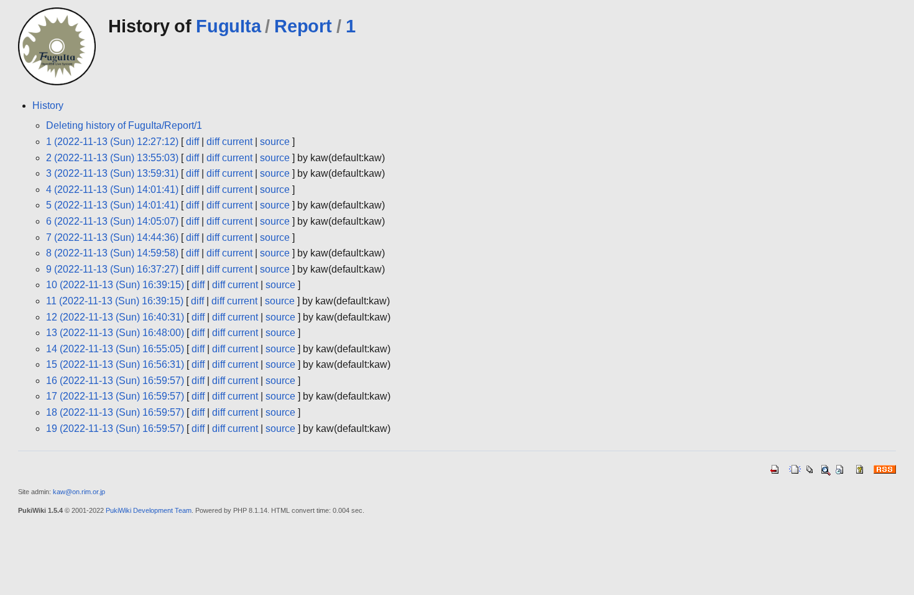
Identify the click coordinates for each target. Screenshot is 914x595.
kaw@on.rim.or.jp (79, 491)
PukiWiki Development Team (149, 510)
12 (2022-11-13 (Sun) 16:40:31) (115, 317)
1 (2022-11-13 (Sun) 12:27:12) (112, 141)
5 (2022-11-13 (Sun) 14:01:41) (112, 205)
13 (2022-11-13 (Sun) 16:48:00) (115, 332)
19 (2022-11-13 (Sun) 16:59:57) (115, 428)
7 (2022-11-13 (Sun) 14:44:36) (112, 237)
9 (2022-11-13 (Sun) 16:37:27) (112, 269)
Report (302, 26)
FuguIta (228, 26)
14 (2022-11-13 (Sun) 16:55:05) (115, 349)
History (47, 105)
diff (192, 141)
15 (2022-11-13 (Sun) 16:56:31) (115, 364)
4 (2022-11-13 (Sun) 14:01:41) (112, 189)
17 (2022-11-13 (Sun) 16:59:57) (115, 396)
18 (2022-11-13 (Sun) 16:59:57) (115, 412)
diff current (229, 141)
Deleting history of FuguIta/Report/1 (124, 125)
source (275, 141)
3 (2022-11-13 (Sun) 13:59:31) (112, 173)
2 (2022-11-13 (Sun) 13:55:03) (112, 157)
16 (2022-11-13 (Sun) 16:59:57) (115, 380)
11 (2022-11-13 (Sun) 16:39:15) (114, 301)
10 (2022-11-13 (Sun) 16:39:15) (115, 284)
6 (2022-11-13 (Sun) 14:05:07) (112, 221)
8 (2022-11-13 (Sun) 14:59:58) (112, 253)
